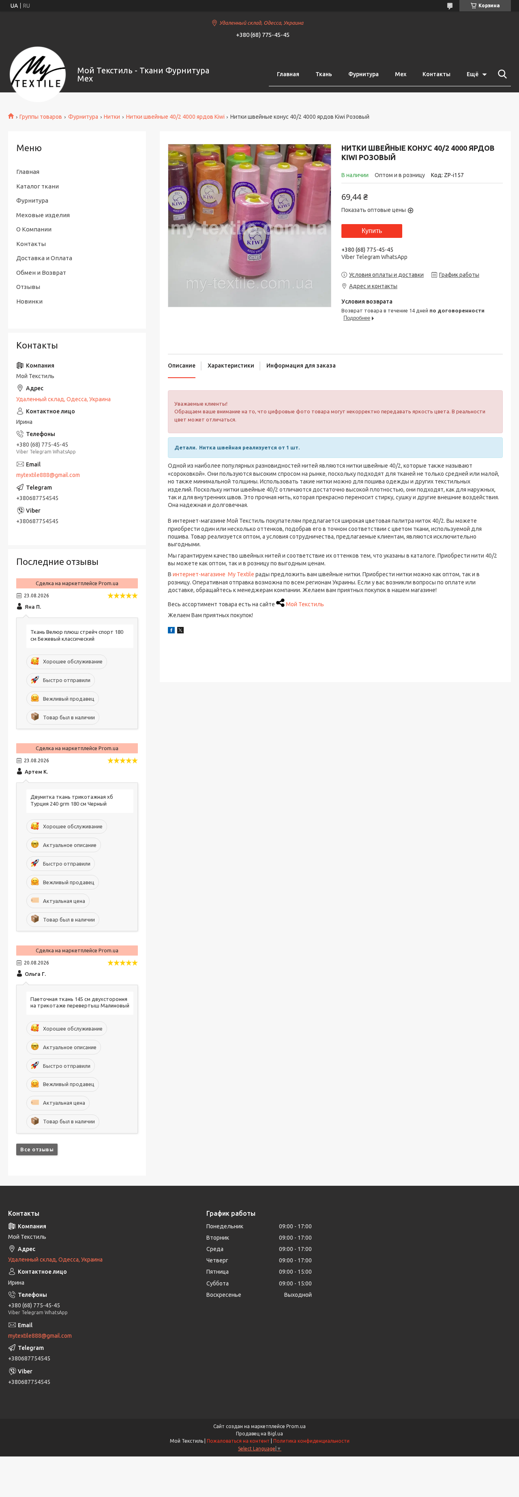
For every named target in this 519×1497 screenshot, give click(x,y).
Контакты (436, 74)
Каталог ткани (37, 186)
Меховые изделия (43, 215)
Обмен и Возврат (41, 272)
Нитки (112, 116)
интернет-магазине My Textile (213, 574)
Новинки (29, 301)
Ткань (323, 74)
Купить (372, 230)
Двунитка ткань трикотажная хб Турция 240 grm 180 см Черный (71, 800)
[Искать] (501, 74)
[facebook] (171, 631)
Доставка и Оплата (44, 257)
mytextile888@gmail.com (48, 475)
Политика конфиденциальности (311, 1441)
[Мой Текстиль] (37, 74)
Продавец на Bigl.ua (259, 1433)
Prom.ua (296, 1426)
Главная (288, 74)
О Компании (33, 229)
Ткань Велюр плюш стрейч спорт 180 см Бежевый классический (76, 635)
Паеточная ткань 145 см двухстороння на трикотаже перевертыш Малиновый (79, 1002)
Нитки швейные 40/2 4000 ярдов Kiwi (175, 116)
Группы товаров (40, 116)
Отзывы (28, 286)
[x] (180, 631)
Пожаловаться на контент (238, 1441)
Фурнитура (363, 74)
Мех (400, 74)
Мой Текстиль (305, 604)
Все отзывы (37, 1149)
